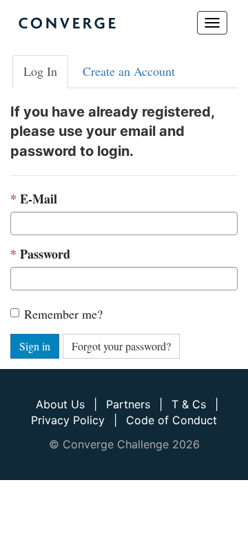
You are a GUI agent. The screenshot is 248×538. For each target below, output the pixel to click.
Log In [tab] (40, 71)
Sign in (34, 346)
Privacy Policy (68, 420)
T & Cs (189, 404)
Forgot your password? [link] (121, 346)
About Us (60, 404)
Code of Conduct (171, 420)
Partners (128, 404)
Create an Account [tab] (129, 71)
